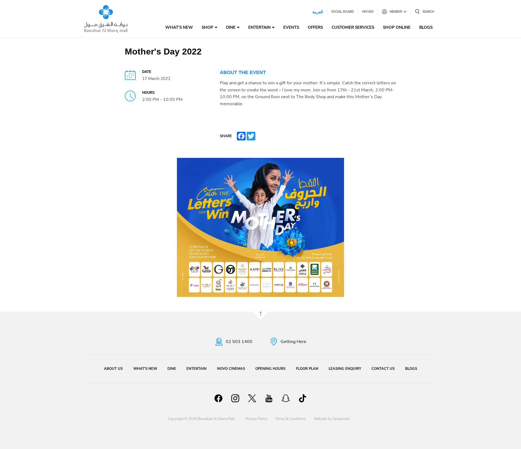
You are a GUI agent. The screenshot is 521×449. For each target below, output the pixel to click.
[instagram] (235, 399)
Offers (315, 27)
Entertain (259, 27)
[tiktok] (302, 399)
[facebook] (218, 399)
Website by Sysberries (332, 418)
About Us (113, 368)
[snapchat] (286, 399)
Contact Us (383, 368)
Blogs (426, 27)
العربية (317, 11)
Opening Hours (270, 368)
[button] (424, 12)
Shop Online (397, 27)
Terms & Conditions (290, 418)
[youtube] (269, 399)
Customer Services (353, 27)
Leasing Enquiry (345, 368)
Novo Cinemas (231, 368)
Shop (207, 27)
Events (291, 27)
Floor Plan (307, 368)
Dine (231, 27)
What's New (179, 27)
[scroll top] (260, 316)
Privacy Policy (256, 418)
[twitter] (252, 399)
